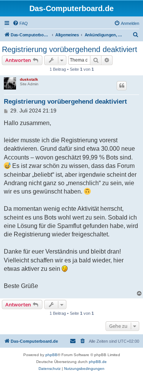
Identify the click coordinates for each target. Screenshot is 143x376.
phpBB (51, 355)
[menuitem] (20, 23)
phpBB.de (98, 362)
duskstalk (29, 79)
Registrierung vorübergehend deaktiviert (69, 49)
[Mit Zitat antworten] (122, 85)
